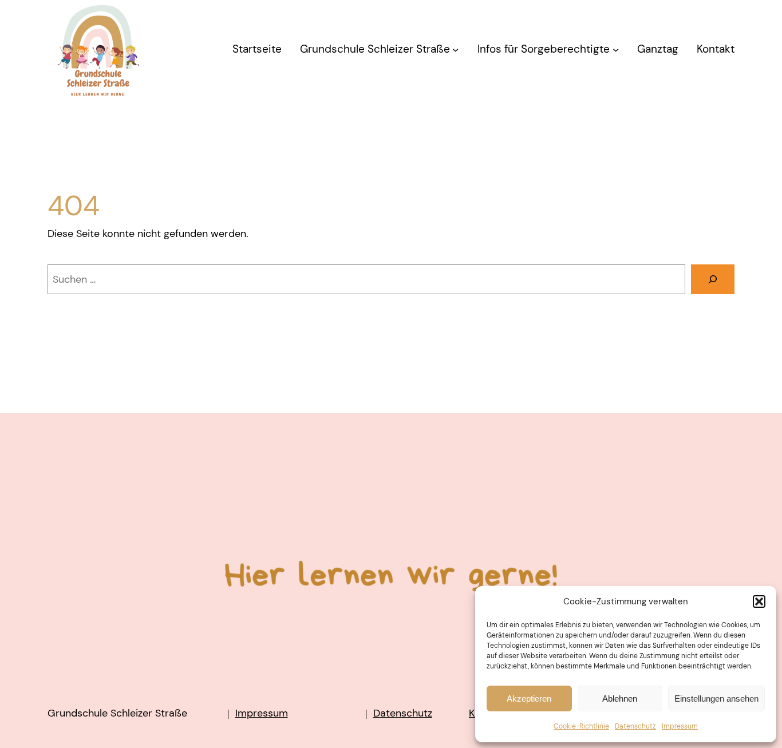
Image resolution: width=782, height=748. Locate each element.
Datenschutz (635, 726)
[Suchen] (712, 279)
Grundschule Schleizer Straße (117, 713)
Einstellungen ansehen (716, 698)
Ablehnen (619, 698)
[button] (759, 601)
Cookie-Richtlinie (581, 726)
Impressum (680, 726)
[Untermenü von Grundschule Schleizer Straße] (455, 49)
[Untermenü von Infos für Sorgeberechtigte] (616, 49)
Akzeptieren (529, 698)
